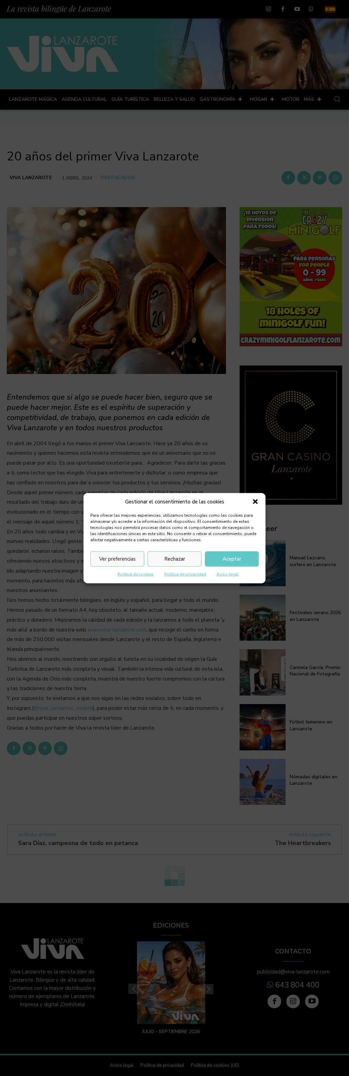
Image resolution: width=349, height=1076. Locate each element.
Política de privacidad (185, 574)
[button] (255, 501)
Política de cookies (136, 574)
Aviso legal (227, 574)
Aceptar (232, 559)
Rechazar (174, 559)
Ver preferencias (117, 559)
